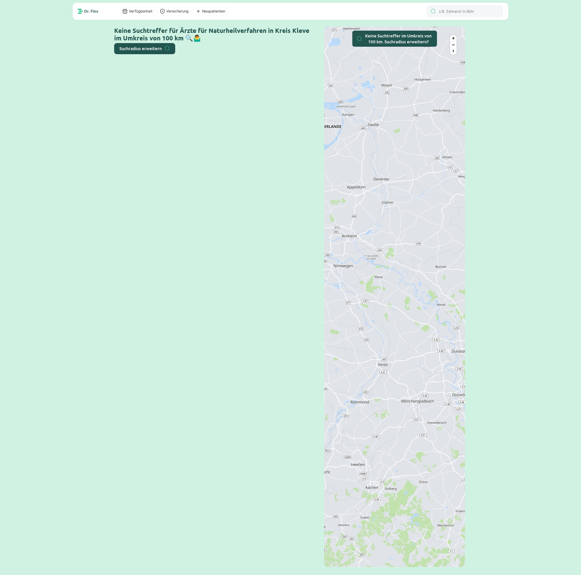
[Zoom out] (453, 44)
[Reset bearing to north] (453, 51)
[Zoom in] (453, 38)
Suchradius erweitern (140, 48)
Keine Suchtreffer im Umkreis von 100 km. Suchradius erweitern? (398, 38)
